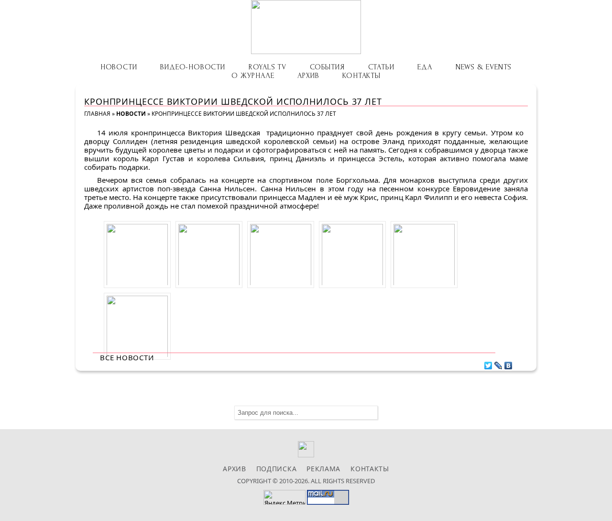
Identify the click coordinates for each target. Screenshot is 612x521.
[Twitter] (488, 363)
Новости (118, 67)
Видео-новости (192, 67)
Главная (97, 114)
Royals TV (267, 67)
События (327, 67)
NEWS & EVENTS (484, 67)
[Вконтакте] (306, 454)
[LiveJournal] (498, 363)
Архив (308, 75)
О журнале (252, 75)
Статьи (381, 67)
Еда (424, 67)
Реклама (323, 468)
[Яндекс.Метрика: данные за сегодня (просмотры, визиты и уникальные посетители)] (284, 497)
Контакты (361, 75)
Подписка (276, 468)
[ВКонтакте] (508, 363)
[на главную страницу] (306, 27)
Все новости (127, 357)
